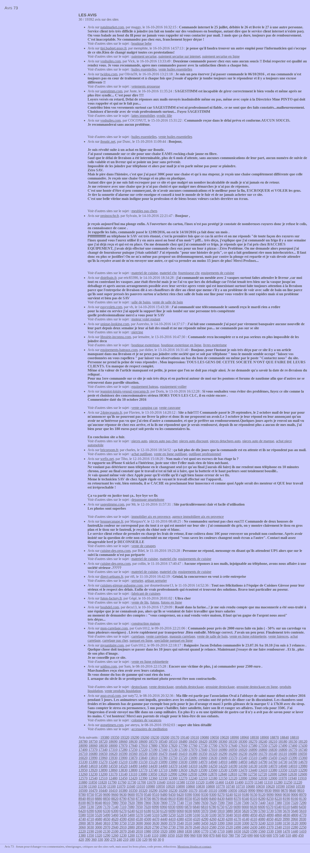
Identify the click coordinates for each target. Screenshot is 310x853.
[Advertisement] (38, 44)
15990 (93, 758)
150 (138, 839)
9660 (114, 794)
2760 (163, 827)
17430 (302, 745)
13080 (142, 774)
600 (269, 835)
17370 (93, 750)
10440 (103, 790)
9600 (131, 794)
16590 (123, 754)
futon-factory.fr (111, 598)
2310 (286, 827)
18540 (162, 741)
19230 (154, 737)
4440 (163, 819)
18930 (254, 737)
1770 (204, 831)
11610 (170, 782)
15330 (83, 762)
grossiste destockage (220, 687)
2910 (123, 827)
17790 (182, 745)
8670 (155, 799)
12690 (272, 774)
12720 (262, 774)
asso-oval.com (110, 696)
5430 (123, 815)
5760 (262, 811)
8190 (286, 799)
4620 (114, 819)
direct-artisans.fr (111, 576)
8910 (90, 799)
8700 (147, 799)
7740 (180, 803)
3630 (155, 823)
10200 (182, 790)
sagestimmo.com (112, 504)
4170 (237, 819)
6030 (188, 811)
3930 (302, 819)
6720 (229, 807)
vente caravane (169, 408)
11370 (248, 782)
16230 (242, 754)
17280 (123, 750)
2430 (253, 827)
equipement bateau (144, 386)
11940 (292, 778)
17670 (222, 745)
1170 (139, 835)
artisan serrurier (156, 581)
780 (231, 835)
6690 (237, 807)
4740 (82, 819)
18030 (103, 745)
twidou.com (108, 74)
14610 (93, 766)
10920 (170, 786)
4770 (302, 815)
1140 (147, 835)
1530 (270, 831)
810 (224, 835)
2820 (147, 827)
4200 (229, 819)
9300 (213, 794)
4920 (262, 815)
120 (145, 839)
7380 (278, 803)
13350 (282, 770)
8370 (237, 799)
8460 (213, 799)
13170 (113, 774)
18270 (252, 741)
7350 (286, 803)
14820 (252, 762)
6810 (204, 807)
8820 (114, 799)
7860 (147, 803)
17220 (143, 750)
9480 (163, 794)
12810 (232, 774)
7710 (188, 803)
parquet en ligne (141, 640)
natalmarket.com (112, 27)
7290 (302, 803)
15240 (113, 762)
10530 (300, 786)
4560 (131, 819)
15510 (252, 758)
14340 (182, 766)
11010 (140, 786)
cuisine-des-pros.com (115, 551)
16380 (192, 754)
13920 (93, 770)
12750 (252, 774)
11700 (141, 782)
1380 (82, 835)
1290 (106, 835)
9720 (98, 794)
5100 (213, 815)
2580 (213, 827)
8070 (90, 803)
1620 (245, 831)
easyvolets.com (111, 307)
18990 (234, 737)
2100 (114, 831)
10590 (280, 786)
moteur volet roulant (145, 319)
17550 (262, 745)
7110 (122, 807)
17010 (212, 750)
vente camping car (144, 408)
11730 (131, 782)
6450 (302, 807)
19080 (204, 737)
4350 (188, 819)
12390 (143, 778)
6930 (171, 807)
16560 (133, 754)
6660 (245, 807)
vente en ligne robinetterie (247, 636)
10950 (160, 786)
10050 (232, 790)
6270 (123, 811)
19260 (144, 737)
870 (212, 835)
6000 (196, 811)
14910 (222, 762)
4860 (278, 815)
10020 (242, 790)
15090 (162, 762)
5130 (204, 815)
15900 (123, 758)
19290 (134, 737)
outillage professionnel (205, 454)
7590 (221, 803)
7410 (270, 803)
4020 (278, 819)
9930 (268, 790)
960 (193, 835)
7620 (213, 803)
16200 (252, 754)
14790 (262, 762)
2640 (196, 827)
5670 (286, 811)
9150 (253, 794)
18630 (133, 741)
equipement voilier (173, 386)
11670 (151, 782)
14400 (162, 766)
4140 (245, 819)
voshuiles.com (110, 61)
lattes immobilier (143, 116)
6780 (212, 807)
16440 (172, 754)
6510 (286, 807)
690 (250, 835)
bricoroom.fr (109, 450)
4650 (106, 819)
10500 (83, 790)
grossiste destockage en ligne (257, 687)
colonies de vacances (146, 720)
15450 (272, 758)
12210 (202, 778)
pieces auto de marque (258, 441)
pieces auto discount (193, 441)
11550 (190, 782)
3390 (221, 823)
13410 (262, 770)
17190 (152, 750)
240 (119, 839)
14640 (83, 766)
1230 (123, 835)
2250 (302, 827)
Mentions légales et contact (194, 846)
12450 (123, 778)
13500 (232, 770)
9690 (106, 794)
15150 (143, 762)
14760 (272, 762)
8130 (302, 799)
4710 (90, 819)
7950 (123, 803)
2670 (188, 827)
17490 (282, 745)
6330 (106, 811)
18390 (212, 741)
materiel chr (168, 273)
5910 (221, 811)
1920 (163, 831)
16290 (222, 754)
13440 (252, 770)
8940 (82, 799)
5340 (147, 815)
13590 (202, 770)
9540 (147, 794)
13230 (93, 774)
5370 (139, 815)
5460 (114, 815)
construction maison (145, 623)
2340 (278, 827)
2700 (180, 827)
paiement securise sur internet (179, 56)
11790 (112, 782)
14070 (272, 766)
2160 (98, 831)
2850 (139, 827)
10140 (202, 790)
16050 (302, 754)
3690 (139, 823)
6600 (261, 807)
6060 (180, 811)
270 (113, 839)
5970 (204, 811)
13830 (123, 770)
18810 (294, 737)
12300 (172, 778)
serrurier (137, 581)
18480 (182, 741)
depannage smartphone (147, 499)
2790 (155, 827)
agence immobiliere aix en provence (198, 517)
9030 (286, 794)
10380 (123, 790)
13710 (162, 770)
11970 (282, 778)
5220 (180, 815)
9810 (300, 790)
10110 (212, 790)
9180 (245, 794)
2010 (139, 831)
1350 (90, 835)
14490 (133, 766)
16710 (83, 754)
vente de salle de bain (167, 302)
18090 (83, 745)
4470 (155, 819)
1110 (155, 835)
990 (186, 835)
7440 (262, 803)
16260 (232, 754)
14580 (103, 766)
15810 (152, 758)
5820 (245, 811)
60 (155, 839)
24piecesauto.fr (111, 412)
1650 (237, 831)
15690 (192, 758)
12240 (192, 778)
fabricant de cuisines (145, 593)
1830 (188, 831)
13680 (172, 770)
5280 (163, 815)
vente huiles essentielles (175, 69)
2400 (262, 827)
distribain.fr (108, 278)
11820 (102, 782)
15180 (133, 762)
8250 (270, 799)
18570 (152, 741)
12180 (212, 778)
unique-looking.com (114, 324)
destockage (139, 687)
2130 (106, 831)
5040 (229, 815)
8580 (180, 799)
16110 (282, 754)
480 (294, 835)
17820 (172, 745)
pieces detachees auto (225, 441)
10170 (192, 790)
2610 (204, 827)
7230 (90, 807)
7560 (229, 803)
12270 (182, 778)
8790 (123, 799)
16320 (212, 754)
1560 (262, 831)
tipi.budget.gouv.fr (113, 48)
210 (125, 839)
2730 (172, 827)
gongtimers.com (111, 725)
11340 (258, 782)
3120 (294, 823)
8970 (302, 794)
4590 (123, 819)
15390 (292, 758)
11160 (92, 786)
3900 (82, 823)
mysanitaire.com (112, 645)
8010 (106, 803)
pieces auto (139, 441)
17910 (143, 745)
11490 (209, 782)
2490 (237, 827)
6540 (278, 807)
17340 (103, 750)
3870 (90, 823)
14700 (292, 762)
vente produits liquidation (123, 691)
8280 (262, 799)
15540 (242, 758)
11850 (92, 782)
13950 (83, 770)
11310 (268, 782)
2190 (90, 831)
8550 (188, 799)
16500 (152, 754)
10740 (230, 786)
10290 (152, 790)
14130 (252, 766)
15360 (302, 758)
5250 (172, 815)
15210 (123, 762)
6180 (147, 811)
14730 (282, 762)
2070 (123, 831)
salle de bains (140, 302)
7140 (114, 807)
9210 (237, 794)
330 (100, 839)
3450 (204, 823)
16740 (302, 750)
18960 (244, 737)
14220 (222, 766)
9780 (82, 794)
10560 (290, 786)
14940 (212, 762)
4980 (245, 815)
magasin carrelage (182, 636)
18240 (262, 741)
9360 (196, 794)
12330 (162, 778)
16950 (232, 750)
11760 (122, 782)
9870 (284, 790)
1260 (114, 835)
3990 (286, 819)
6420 (82, 811)
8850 (106, 799)
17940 (133, 745)
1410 (302, 831)
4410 (172, 819)
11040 (130, 786)
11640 (161, 782)
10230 (172, 790)
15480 (262, 758)
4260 (213, 819)
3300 (245, 823)
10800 (210, 786)
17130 (172, 750)
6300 (114, 811)
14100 (262, 766)
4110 (253, 819)
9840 (292, 790)
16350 (202, 754)
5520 (98, 815)
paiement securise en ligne (221, 56)
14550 (113, 766)
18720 (103, 741)
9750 (90, 794)
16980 (222, 750)
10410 (113, 790)
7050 (139, 807)
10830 (200, 786)
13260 (83, 774)
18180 (282, 741)
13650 (182, 770)
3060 (82, 827)
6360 (98, 811)
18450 (192, 741)
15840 (143, 758)
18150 (292, 741)
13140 (123, 774)
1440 (294, 831)
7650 (204, 803)
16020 (83, 758)
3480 (196, 823)
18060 (93, 745)
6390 (90, 811)
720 (243, 835)
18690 (113, 741)
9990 (251, 790)
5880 (229, 811)
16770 (292, 750)
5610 (302, 811)
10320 (143, 790)
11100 (111, 786)
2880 (131, 827)
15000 (192, 762)
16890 (252, 750)
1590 (253, 831)
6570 (269, 807)
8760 (131, 799)
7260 (82, 807)
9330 (204, 794)
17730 (202, 745)
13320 (292, 770)
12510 (103, 778)
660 (256, 835)
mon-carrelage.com (114, 628)
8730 (139, 799)
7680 (196, 803)
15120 (152, 762)
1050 (171, 835)
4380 (180, 819)
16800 (282, 750)
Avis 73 (11, 8)
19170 (174, 737)
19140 (184, 737)
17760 (192, 745)
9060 (278, 794)
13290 (302, 770)
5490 (106, 815)
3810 (106, 823)
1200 (131, 835)
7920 (131, 803)
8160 (294, 799)
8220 (278, 799)
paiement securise (144, 56)
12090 (242, 778)
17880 (152, 745)
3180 (278, 823)
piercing (137, 332)
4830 (286, 815)
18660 (123, 741)
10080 (222, 790)
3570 (172, 823)
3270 (253, 823)
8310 (253, 799)
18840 (284, 737)
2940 (114, 827)
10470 (93, 790)
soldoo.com (108, 666)
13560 (212, 770)
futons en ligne (171, 602)
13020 (162, 774)
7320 (294, 803)
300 (106, 839)
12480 (113, 778)
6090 (172, 811)
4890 (270, 815)
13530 (222, 770)
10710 (240, 786)
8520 (196, 799)
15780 (162, 758)
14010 (292, 766)
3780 (114, 823)
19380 (104, 737)
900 (205, 835)
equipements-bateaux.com (119, 350)
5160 (196, 815)
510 (288, 835)
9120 (262, 794)
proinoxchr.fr (109, 216)
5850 (237, 811)
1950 (155, 831)
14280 (202, 766)
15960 (103, 758)
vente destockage (161, 687)
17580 (252, 745)
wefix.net (107, 459)
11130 (102, 786)
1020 (179, 835)
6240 (131, 811)
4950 (253, 815)
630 (263, 835)
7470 (253, 803)
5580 (82, 815)
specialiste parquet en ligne (173, 640)
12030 (262, 778)
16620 (113, 754)
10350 (133, 790)
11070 (121, 786)
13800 (133, 770)
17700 (212, 745)
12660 (282, 774)
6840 (196, 807)
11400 (239, 782)
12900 (202, 774)
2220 (82, 831)
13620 (192, 770)
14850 (242, 762)
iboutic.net (107, 141)
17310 (113, 750)
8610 (172, 799)
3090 (302, 823)
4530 (139, 819)
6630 (253, 807)
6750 (220, 807)
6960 (163, 807)
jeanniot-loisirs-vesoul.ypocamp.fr (124, 391)
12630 (292, 774)
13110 (132, 774)
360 (94, 839)
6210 (139, 811)
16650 (103, 754)
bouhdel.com (109, 607)
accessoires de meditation (149, 729)
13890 (103, 770)
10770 (220, 786)
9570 (139, 794)
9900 (276, 790)
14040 (282, 766)
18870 (274, 737)
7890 (139, 803)
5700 (278, 811)
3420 (213, 823)
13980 (302, 766)
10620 (270, 786)
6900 (180, 807)
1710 (221, 831)
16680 (93, 754)
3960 (294, 819)
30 (159, 839)
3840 (98, 823)
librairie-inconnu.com (115, 337)
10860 (190, 786)
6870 (188, 807)
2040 (131, 831)
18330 (232, 741)
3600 (163, 823)
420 (81, 839)
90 (150, 839)
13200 (103, 774)
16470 (162, 754)
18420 (202, 741)
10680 (250, 786)
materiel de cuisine (144, 273)
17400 (83, 750)
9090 (270, 794)
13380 (272, 770)
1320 (98, 835)
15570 (232, 758)
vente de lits (139, 602)
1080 (163, 835)
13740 (152, 770)
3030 (90, 827)
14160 (242, 766)
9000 (294, 794)
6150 (155, 811)
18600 (143, 741)
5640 (294, 811)
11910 (302, 778)
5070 (221, 815)
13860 (113, 770)
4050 (269, 819)
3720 (131, 823)
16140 (272, 754)
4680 (98, 819)
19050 (214, 737)
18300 (242, 741)
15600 (222, 758)
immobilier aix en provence (150, 517)
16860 (262, 750)
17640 (232, 745)
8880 (98, 799)
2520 (229, 827)
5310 (155, 815)
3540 (180, 823)
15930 (113, 758)
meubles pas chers (144, 211)
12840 (222, 774)
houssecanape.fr (111, 521)
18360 (222, 741)
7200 (98, 807)
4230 (221, 819)
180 (132, 839)
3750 (123, 823)
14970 (202, 762)
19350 (114, 737)
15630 (212, 758)
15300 (93, 762)
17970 (123, 745)
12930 (192, 774)
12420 (133, 778)
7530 (237, 803)
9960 (259, 790)
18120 (302, 741)
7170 (106, 807)
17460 (292, 745)
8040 (98, 803)
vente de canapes (143, 546)
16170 (262, 754)
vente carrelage (157, 636)
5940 (213, 811)
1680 (229, 831)
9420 (180, 794)
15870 (133, 758)
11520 (200, 782)
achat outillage (141, 454)
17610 (242, 745)
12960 (182, 774)
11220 (297, 782)
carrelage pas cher (115, 640)
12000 (272, 778)
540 (282, 835)
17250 (133, 750)
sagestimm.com (111, 91)
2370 (270, 827)
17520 (272, 745)
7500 (245, 803)
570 (275, 835)
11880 (83, 782)
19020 (224, 737)
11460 (219, 782)
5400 (131, 815)
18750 (93, 741)
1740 (213, 831)
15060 (172, 762)
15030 (182, 762)
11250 (287, 782)
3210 (270, 823)
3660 (147, 823)
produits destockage (189, 687)
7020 (147, 807)
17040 (202, 750)
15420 (282, 758)
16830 (272, 750)
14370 (172, 766)
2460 (245, 827)
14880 (232, 762)
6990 (155, 807)
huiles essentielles (144, 69)
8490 (204, 799)
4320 (196, 819)
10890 (180, 786)
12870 (212, 774)
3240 (262, 823)
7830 (155, 803)
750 (237, 835)
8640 (163, 799)
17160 (162, 750)
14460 (143, 766)
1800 (196, 831)
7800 (163, 803)
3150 (286, 823)
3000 (98, 827)
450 (301, 835)
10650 (260, 786)
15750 (172, 758)
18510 (172, 741)
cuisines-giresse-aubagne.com (121, 585)
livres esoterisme (215, 345)
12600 (302, 774)
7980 (114, 803)
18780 (83, 741)
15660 (202, 758)
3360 (229, 823)
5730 (270, 811)
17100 (182, 750)
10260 (162, 790)
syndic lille (164, 116)
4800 (294, 815)
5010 (237, 815)
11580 (180, 782)
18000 (113, 745)
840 (218, 835)
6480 (294, 807)
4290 (204, 819)
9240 (229, 794)
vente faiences (278, 636)
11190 (83, 786)
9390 (188, 794)
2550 (221, 827)
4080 (261, 819)
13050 (152, 774)
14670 (302, 762)
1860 (180, 831)
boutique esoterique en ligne (181, 345)
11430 (229, 782)
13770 (143, 770)
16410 (182, 754)
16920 (242, 750)
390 (87, 839)
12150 (222, 778)
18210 (272, 741)
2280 (294, 827)
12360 (152, 778)
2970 (106, 827)
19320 (124, 737)
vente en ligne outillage (170, 454)
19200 (164, 737)
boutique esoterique (145, 345)
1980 (147, 831)
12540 (93, 778)
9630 (123, 794)
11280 (278, 782)
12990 (172, 774)
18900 (264, 737)
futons (154, 602)
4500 (147, 819)
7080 (131, 807)
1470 (286, 831)
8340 (245, 799)
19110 (194, 737)
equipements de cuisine (217, 273)
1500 (278, 831)
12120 (232, 778)
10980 (150, 786)
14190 (232, 766)
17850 (162, 745)
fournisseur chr (188, 273)
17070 (192, 750)
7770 (172, 803)
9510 (155, 794)
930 (199, 835)
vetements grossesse (145, 86)
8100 (82, 803)
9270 (221, 794)
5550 (90, 815)
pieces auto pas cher (163, 441)
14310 (192, 766)
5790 (253, 811)
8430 (221, 799)
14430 (152, 766)
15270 (103, 762)
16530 (143, 754)
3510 (188, 823)
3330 (237, 823)
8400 (229, 799)
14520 (123, 766)
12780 (242, 774)
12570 (83, 778)
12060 (252, 778)
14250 (212, 766)
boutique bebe (141, 43)
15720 (182, 758)
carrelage (137, 636)
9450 (172, 794)
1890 (172, 831)
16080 (292, 754)
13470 (242, 770)
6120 (163, 811)
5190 (188, 815)
